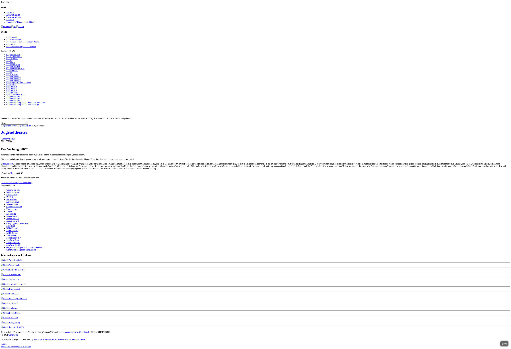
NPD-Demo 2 (11, 89)
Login (4, 344)
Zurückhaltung (13, 65)
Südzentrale (12, 93)
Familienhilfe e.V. (16, 95)
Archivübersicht (13, 15)
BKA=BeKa (10, 63)
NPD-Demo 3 (11, 91)
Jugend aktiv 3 (13, 81)
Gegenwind (13, 335)
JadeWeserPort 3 (14, 101)
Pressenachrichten (13, 17)
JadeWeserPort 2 (14, 99)
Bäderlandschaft (14, 57)
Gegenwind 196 (13, 55)
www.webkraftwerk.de (44, 339)
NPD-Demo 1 (11, 87)
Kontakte (10, 20)
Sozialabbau (12, 59)
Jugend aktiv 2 (13, 79)
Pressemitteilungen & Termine (21, 47)
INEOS (9, 61)
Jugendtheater (13, 67)
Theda (9, 73)
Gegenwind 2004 (8, 126)
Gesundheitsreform (15, 69)
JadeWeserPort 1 (14, 97)
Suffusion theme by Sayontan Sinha (70, 339)
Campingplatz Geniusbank (18, 83)
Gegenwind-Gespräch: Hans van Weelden (25, 103)
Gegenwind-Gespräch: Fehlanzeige (22, 105)
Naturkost (11, 85)
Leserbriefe (12, 75)
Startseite (10, 12)
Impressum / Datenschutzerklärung (21, 22)
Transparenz (12, 71)
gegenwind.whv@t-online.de (77, 332)
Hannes (13, 173)
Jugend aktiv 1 (13, 77)
